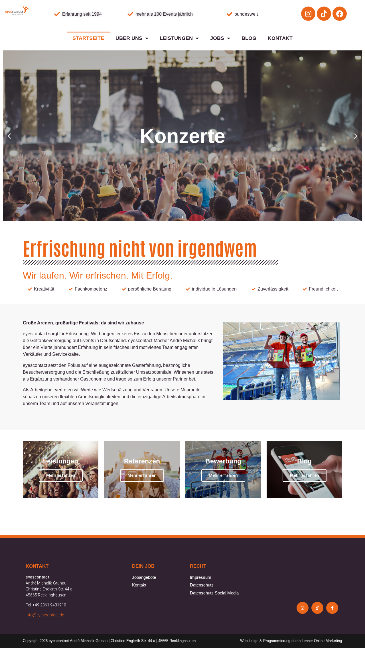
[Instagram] (308, 14)
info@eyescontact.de (45, 615)
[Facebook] (339, 14)
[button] (172, 217)
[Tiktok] (324, 14)
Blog (249, 38)
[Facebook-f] (332, 608)
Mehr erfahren (60, 475)
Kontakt (280, 38)
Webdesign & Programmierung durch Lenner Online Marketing (291, 641)
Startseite (88, 38)
